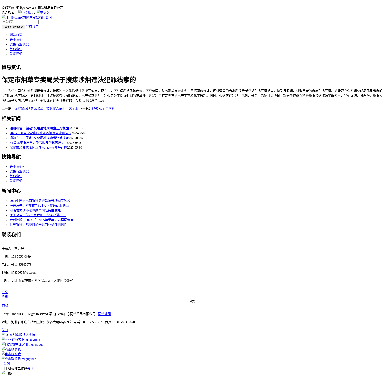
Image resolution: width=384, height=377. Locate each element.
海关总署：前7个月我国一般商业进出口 (38, 215)
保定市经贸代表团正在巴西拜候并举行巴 (38, 147)
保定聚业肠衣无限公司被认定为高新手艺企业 (46, 108)
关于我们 (16, 39)
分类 (192, 301)
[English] (43, 12)
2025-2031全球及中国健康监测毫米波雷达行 (40, 133)
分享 (5, 292)
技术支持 (28, 335)
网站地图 (104, 314)
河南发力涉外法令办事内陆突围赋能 (35, 210)
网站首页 (16, 34)
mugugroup (32, 339)
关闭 (7, 363)
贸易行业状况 (19, 44)
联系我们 (16, 54)
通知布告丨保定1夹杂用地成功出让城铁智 (39, 138)
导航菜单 (32, 26)
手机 (5, 297)
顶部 (5, 306)
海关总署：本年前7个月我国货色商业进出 (39, 205)
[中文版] (24, 12)
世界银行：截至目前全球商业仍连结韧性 (38, 224)
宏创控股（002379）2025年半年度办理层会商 (42, 220)
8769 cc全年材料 (103, 108)
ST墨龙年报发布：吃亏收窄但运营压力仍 (39, 142)
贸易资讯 (16, 49)
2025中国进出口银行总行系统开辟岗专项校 (40, 200)
